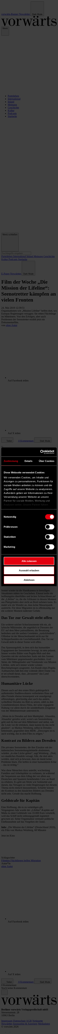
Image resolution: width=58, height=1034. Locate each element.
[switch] (49, 526)
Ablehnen (29, 579)
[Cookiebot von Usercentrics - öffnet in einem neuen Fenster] (41, 452)
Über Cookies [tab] (46, 460)
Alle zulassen (29, 561)
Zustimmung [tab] (11, 460)
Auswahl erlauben (29, 570)
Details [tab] (28, 460)
